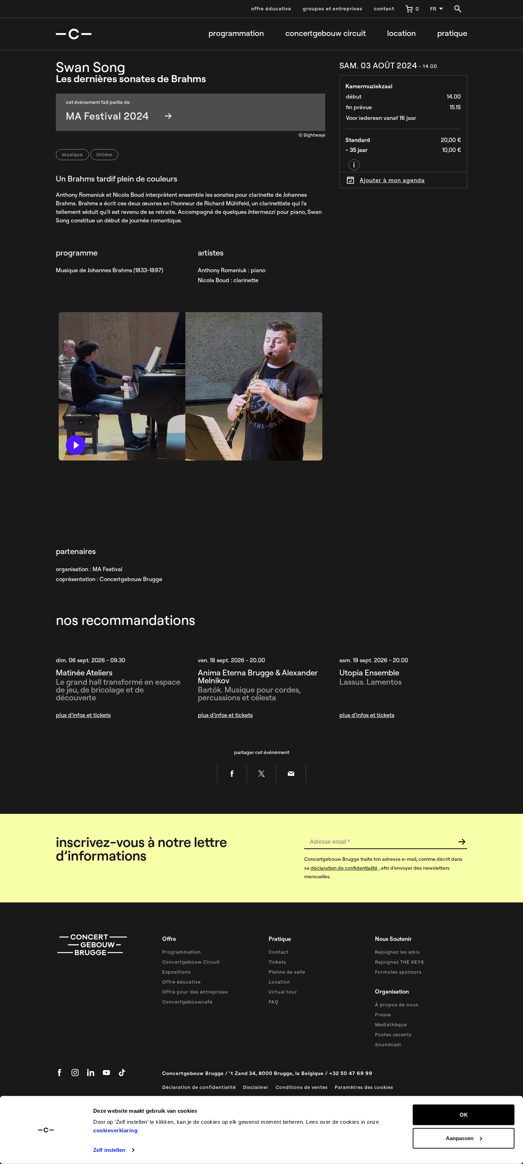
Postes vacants (393, 1034)
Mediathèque (391, 1024)
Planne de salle (287, 972)
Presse (383, 1014)
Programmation (236, 33)
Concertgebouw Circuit (191, 962)
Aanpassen (460, 1138)
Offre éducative (181, 982)
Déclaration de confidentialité (199, 1087)
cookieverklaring (115, 1130)
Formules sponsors (398, 972)
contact (384, 8)
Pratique (452, 33)
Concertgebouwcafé (187, 1002)
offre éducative (271, 8)
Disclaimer (256, 1087)
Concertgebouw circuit (325, 33)
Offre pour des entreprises (195, 992)
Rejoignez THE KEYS (399, 962)
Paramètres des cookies (364, 1087)
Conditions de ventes (302, 1087)
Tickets (277, 962)
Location (401, 33)
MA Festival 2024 (107, 116)
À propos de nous (396, 1004)
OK (464, 1115)
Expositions (176, 972)
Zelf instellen (109, 1150)
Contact (279, 952)
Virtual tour (283, 992)
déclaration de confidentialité (344, 868)
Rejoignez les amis (397, 952)
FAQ (274, 1002)
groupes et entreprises (333, 8)
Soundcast (388, 1044)
